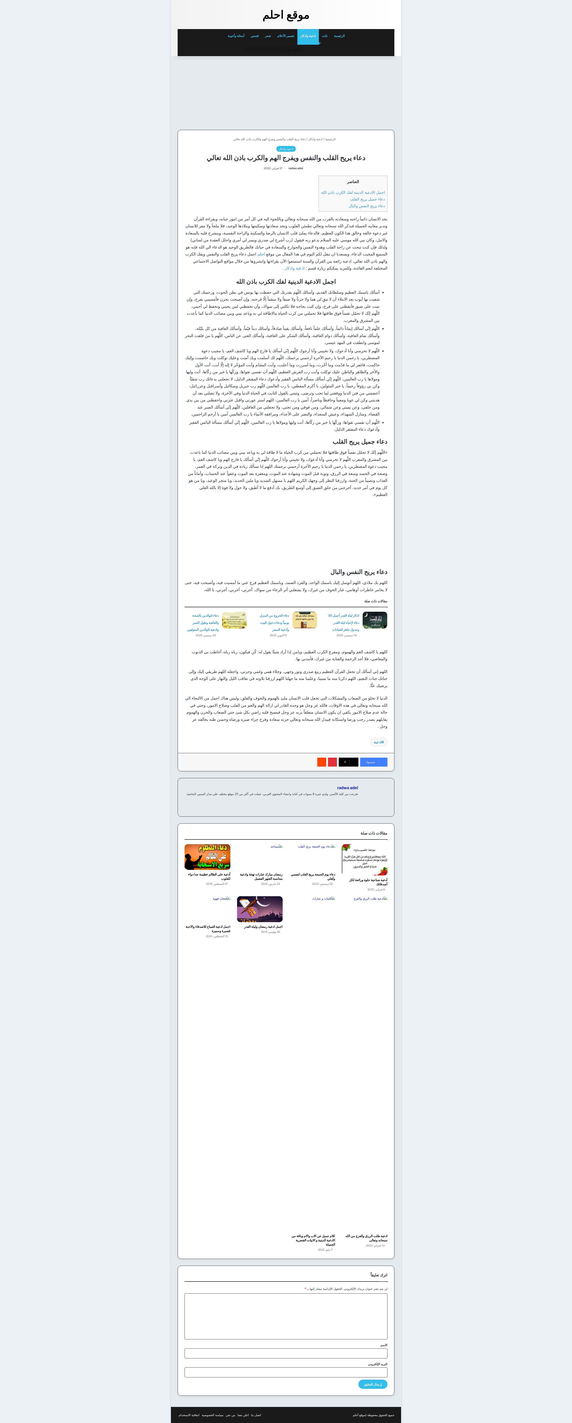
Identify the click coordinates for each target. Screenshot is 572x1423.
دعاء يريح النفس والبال (367, 205)
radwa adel (295, 168)
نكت (325, 36)
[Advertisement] (363, 92)
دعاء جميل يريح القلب (367, 199)
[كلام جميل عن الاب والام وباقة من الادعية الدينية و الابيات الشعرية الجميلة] (312, 1063)
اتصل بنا (256, 1415)
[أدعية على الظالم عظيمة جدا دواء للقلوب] (207, 857)
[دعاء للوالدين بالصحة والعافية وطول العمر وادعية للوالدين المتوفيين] (234, 620)
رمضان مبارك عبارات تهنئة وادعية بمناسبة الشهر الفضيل (261, 876)
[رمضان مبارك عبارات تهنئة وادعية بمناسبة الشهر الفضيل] (260, 857)
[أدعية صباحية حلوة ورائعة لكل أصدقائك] (365, 860)
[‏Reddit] (321, 762)
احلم (261, 254)
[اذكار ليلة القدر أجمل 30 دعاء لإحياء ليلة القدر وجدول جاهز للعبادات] (375, 620)
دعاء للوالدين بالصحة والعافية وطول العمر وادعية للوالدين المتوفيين (203, 622)
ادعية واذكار (308, 36)
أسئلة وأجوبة (236, 36)
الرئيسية (339, 36)
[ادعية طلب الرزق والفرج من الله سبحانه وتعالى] (365, 1063)
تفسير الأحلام (285, 36)
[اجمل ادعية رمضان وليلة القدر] (260, 909)
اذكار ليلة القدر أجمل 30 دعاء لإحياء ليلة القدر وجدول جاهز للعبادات (343, 622)
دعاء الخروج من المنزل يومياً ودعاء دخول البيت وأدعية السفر (274, 622)
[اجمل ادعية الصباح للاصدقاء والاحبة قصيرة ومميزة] (207, 909)
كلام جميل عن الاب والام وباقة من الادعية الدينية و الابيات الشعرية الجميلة (313, 1240)
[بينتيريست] (332, 762)
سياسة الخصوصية (212, 1415)
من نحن (230, 1415)
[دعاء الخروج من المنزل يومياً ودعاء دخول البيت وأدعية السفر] (304, 620)
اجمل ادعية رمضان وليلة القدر (263, 926)
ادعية (378, 742)
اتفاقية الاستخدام (189, 1415)
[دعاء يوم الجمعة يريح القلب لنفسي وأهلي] (312, 857)
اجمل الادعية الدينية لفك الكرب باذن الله (353, 192)
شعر (268, 36)
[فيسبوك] (355, 801)
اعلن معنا (243, 1415)
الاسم (384, 1345)
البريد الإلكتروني (377, 1364)
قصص (255, 36)
